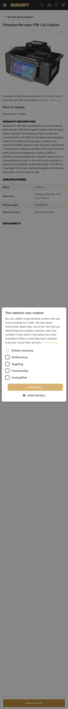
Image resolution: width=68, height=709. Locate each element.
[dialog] (34, 354)
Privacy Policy (50, 342)
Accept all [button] (35, 387)
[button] (34, 395)
